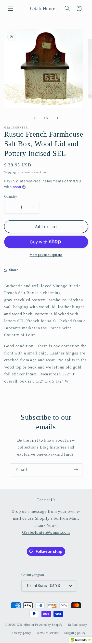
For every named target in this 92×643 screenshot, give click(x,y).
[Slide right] (57, 118)
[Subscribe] (76, 469)
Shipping (10, 172)
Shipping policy (75, 633)
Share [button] (13, 270)
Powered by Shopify (49, 625)
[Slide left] (34, 118)
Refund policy (77, 625)
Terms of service (48, 633)
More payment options (46, 255)
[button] (11, 8)
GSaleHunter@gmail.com (46, 532)
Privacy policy (21, 633)
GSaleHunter (25, 625)
